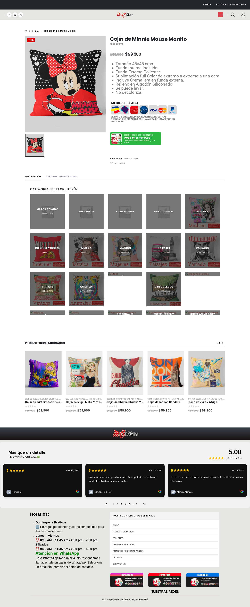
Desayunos (119, 564)
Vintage (99, 399)
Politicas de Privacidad (231, 4)
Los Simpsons (51, 399)
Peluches (118, 538)
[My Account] (243, 15)
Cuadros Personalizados (128, 551)
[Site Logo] (125, 15)
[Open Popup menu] (220, 14)
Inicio (116, 525)
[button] (233, 15)
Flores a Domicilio (123, 531)
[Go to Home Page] (26, 31)
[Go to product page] (43, 373)
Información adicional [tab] (62, 176)
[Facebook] (9, 14)
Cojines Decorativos (34, 399)
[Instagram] (20, 14)
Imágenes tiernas (217, 399)
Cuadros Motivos (123, 544)
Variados (90, 399)
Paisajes (172, 399)
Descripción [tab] (33, 176)
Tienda (207, 4)
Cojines (117, 557)
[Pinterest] (15, 14)
